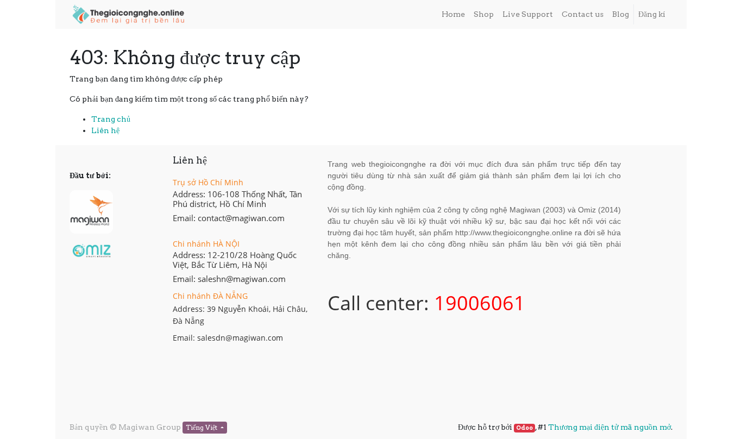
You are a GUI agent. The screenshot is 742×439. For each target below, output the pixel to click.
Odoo (524, 427)
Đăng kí (651, 14)
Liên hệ (105, 130)
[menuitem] (453, 14)
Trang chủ (110, 119)
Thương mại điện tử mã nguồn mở (609, 427)
